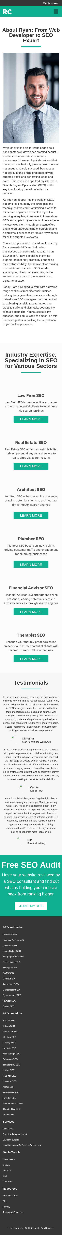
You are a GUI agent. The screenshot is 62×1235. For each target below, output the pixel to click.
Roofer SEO (8, 1006)
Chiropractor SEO (11, 989)
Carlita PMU (36, 791)
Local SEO (8, 1128)
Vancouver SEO (10, 1031)
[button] (56, 11)
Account (7, 1170)
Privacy (6, 1206)
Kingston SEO (9, 1098)
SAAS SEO (8, 973)
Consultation (9, 1159)
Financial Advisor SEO (13, 940)
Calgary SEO (9, 1042)
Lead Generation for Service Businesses (22, 1145)
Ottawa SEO (9, 1026)
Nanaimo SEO (10, 1081)
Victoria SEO (9, 1114)
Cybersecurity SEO (12, 995)
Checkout (7, 1181)
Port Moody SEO (11, 1092)
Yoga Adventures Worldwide (36, 742)
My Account (51, 3)
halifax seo (8, 1087)
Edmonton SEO (10, 1059)
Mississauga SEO (11, 1053)
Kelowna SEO (9, 1048)
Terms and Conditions (13, 1212)
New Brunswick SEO (13, 1103)
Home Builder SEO (12, 951)
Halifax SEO (9, 1070)
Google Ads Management (15, 1134)
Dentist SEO (9, 978)
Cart (5, 1176)
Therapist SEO (10, 967)
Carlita (34, 787)
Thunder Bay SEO (11, 1064)
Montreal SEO (9, 1037)
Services (8, 1121)
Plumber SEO (9, 1001)
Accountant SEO (11, 984)
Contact (6, 1165)
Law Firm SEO (10, 934)
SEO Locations (13, 1013)
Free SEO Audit (10, 1195)
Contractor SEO (10, 945)
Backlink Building (11, 1139)
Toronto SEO (9, 1020)
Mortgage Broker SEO (13, 956)
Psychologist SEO (11, 962)
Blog (5, 1201)
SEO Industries (13, 927)
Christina (28, 738)
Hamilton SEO (9, 1076)
